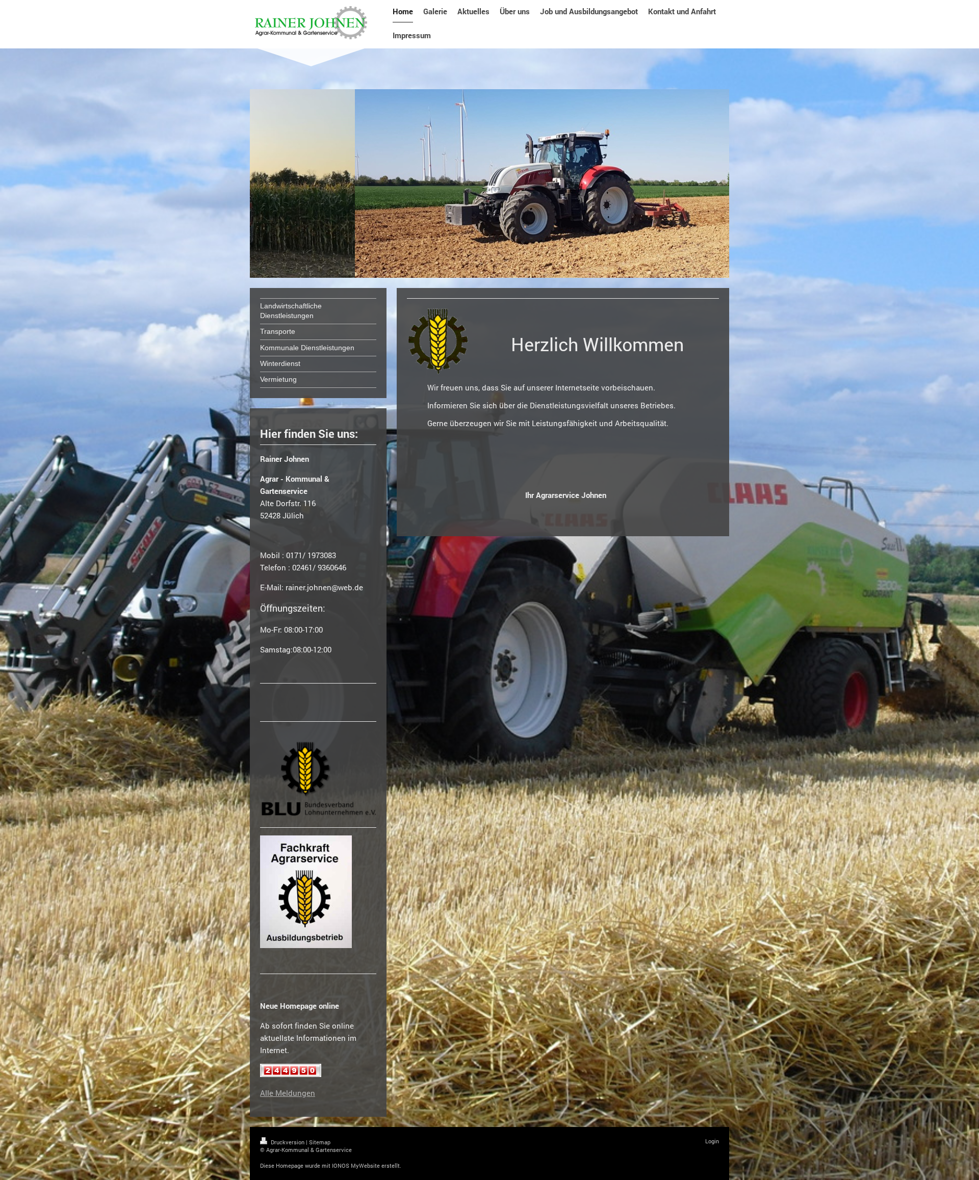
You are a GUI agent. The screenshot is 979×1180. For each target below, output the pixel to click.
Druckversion (287, 1142)
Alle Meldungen (287, 1093)
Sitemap (319, 1142)
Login (712, 1141)
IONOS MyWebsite (356, 1165)
